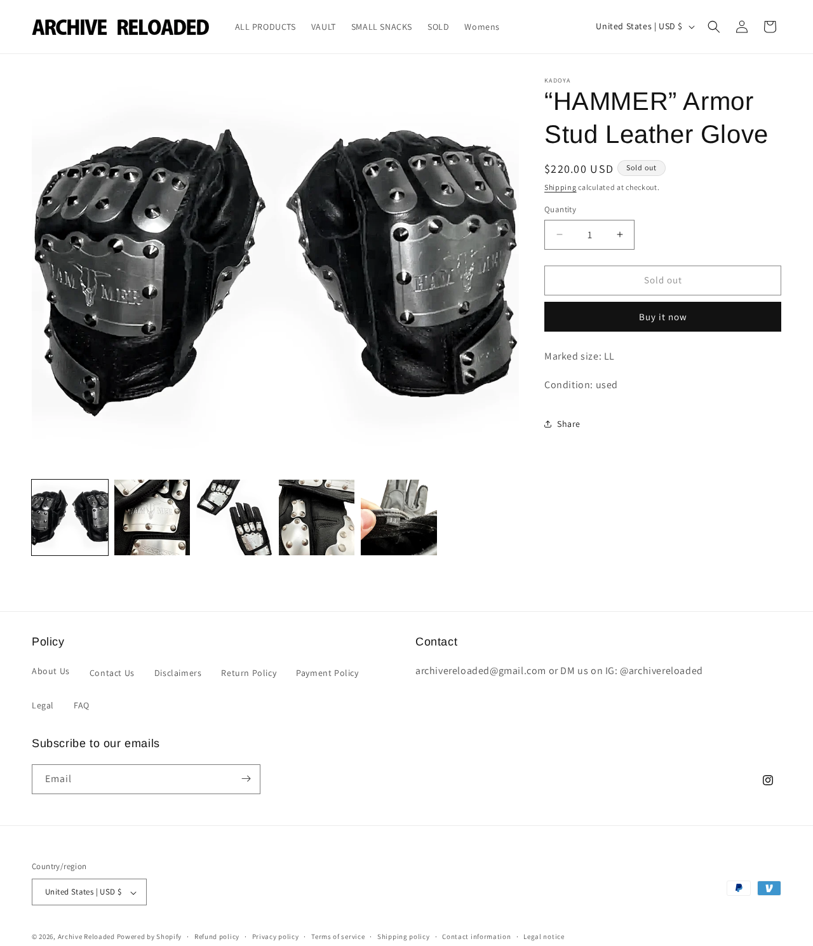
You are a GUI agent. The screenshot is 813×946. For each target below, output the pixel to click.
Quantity (560, 209)
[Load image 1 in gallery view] (70, 518)
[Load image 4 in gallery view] (317, 518)
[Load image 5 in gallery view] (399, 518)
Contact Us (112, 673)
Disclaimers (178, 673)
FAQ (82, 706)
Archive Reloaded (86, 937)
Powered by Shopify (149, 937)
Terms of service (338, 937)
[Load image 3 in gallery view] (234, 518)
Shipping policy (403, 937)
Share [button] (569, 423)
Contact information (476, 937)
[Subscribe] (246, 779)
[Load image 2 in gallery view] (152, 518)
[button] (714, 27)
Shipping (560, 187)
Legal (43, 706)
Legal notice (543, 937)
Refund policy (216, 937)
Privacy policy (275, 937)
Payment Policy (327, 673)
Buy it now (663, 317)
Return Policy (248, 673)
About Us (51, 671)
